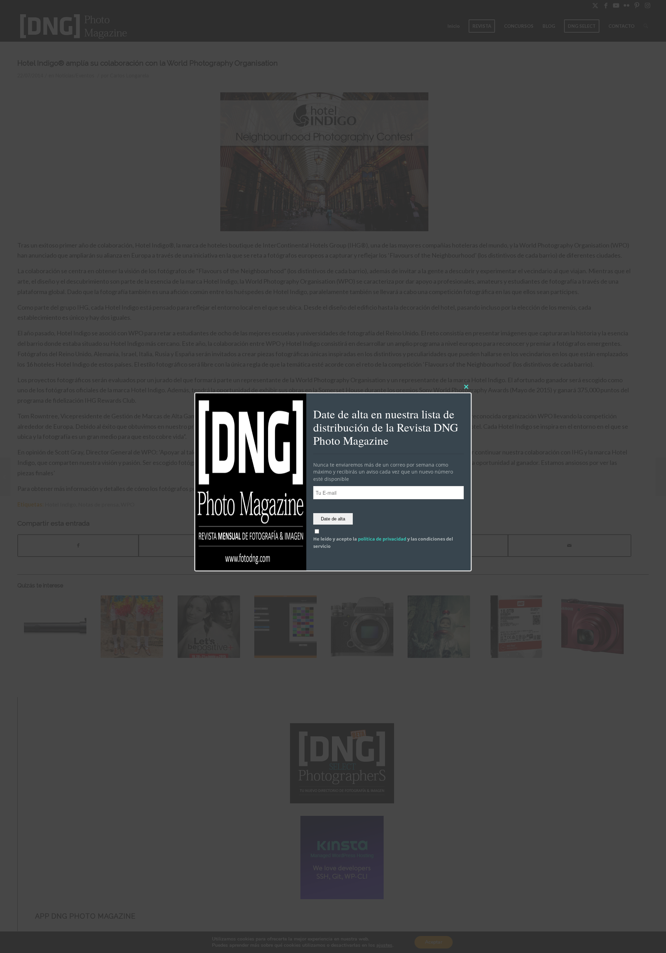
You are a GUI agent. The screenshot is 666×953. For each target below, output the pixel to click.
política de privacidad (382, 539)
